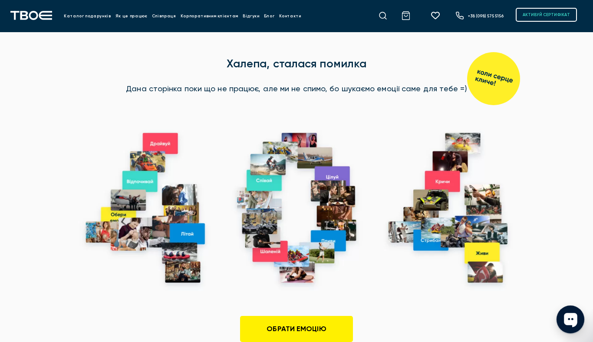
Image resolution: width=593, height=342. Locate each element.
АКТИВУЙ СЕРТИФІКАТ (546, 14)
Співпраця (164, 15)
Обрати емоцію (296, 329)
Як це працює (131, 15)
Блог (269, 15)
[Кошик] (410, 14)
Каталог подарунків (87, 15)
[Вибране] (438, 15)
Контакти (290, 15)
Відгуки (251, 15)
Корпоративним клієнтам (209, 15)
